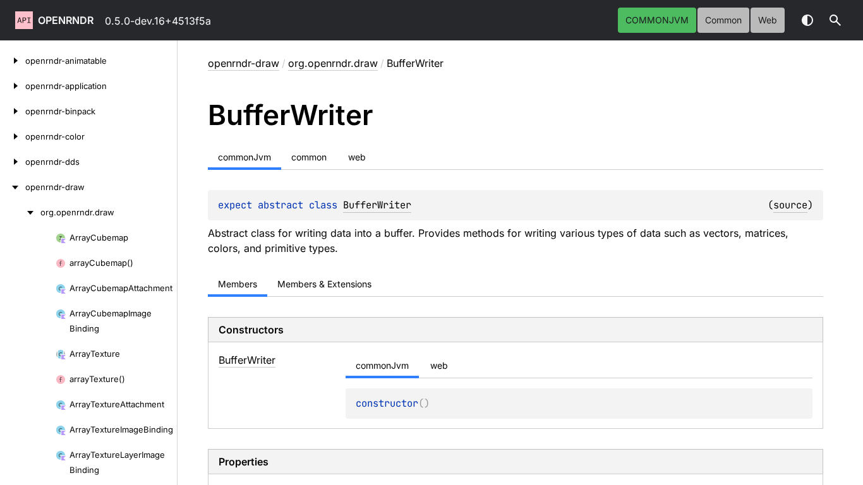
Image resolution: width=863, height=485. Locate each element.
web (767, 20)
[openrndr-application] (12, 86)
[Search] (835, 20)
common (723, 20)
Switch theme (807, 20)
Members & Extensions (324, 283)
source (790, 205)
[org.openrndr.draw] (20, 212)
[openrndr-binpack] (12, 111)
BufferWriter (377, 205)
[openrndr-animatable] (12, 60)
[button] (835, 20)
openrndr (66, 20)
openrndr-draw (243, 63)
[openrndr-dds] (12, 161)
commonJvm (657, 20)
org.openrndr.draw (333, 63)
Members (237, 283)
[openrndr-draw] (12, 187)
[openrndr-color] (12, 136)
